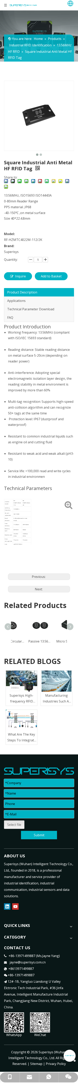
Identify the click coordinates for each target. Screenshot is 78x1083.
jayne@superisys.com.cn (28, 962)
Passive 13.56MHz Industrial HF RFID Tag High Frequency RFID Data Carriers (26, 641)
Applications (16, 300)
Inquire (20, 276)
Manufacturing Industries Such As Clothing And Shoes (56, 698)
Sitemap (36, 1064)
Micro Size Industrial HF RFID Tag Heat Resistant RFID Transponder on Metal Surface (54, 641)
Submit (39, 835)
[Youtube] (15, 906)
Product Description (22, 292)
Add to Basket (51, 276)
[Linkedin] (7, 906)
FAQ (10, 317)
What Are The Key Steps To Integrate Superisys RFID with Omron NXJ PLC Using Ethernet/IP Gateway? (21, 737)
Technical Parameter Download (30, 309)
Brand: (9, 246)
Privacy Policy (56, 1064)
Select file (14, 824)
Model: (9, 234)
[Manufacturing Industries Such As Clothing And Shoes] (56, 681)
